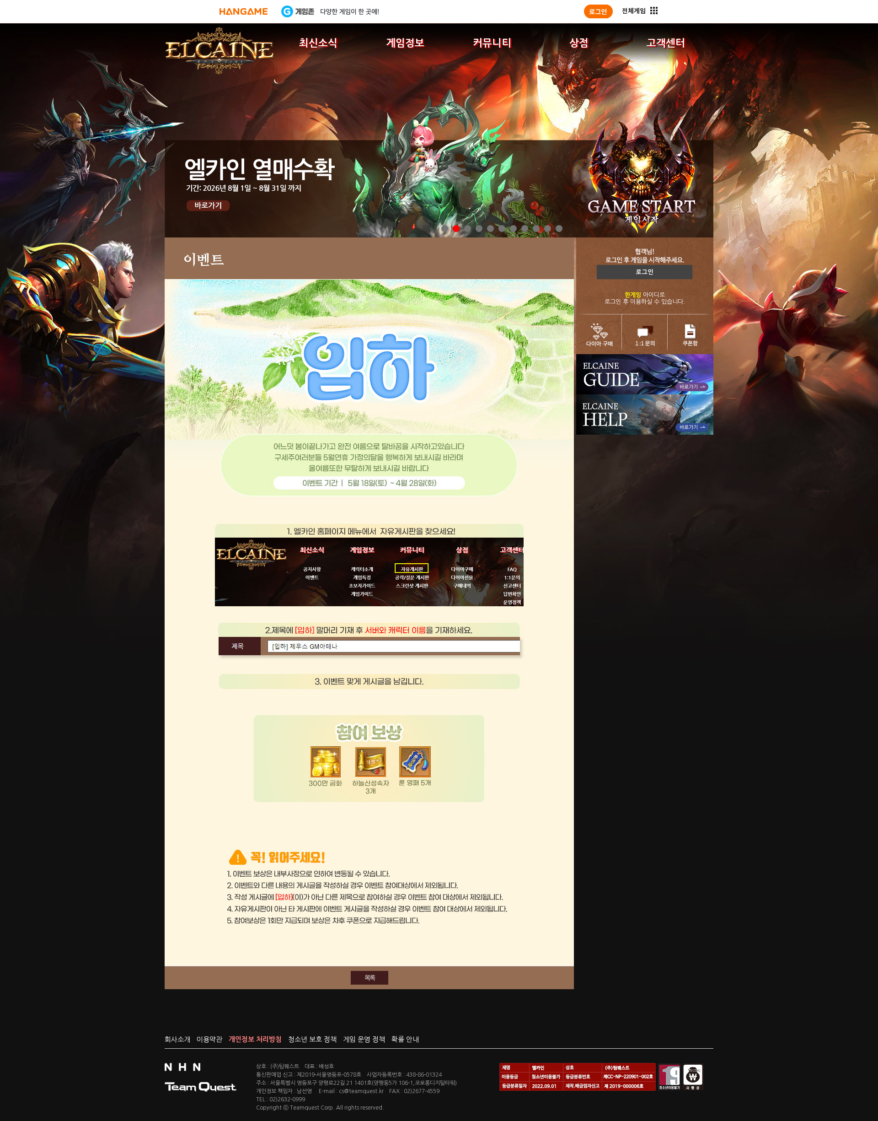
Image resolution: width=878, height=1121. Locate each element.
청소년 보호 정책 (312, 1039)
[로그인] (598, 11)
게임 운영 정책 (364, 1039)
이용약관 (209, 1039)
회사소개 (177, 1039)
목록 (369, 978)
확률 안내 (405, 1039)
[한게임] (244, 11)
